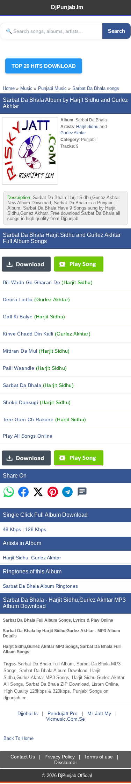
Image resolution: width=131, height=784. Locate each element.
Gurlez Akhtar (73, 132)
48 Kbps (12, 529)
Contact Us (22, 757)
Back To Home (18, 738)
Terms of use (98, 757)
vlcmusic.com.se (65, 719)
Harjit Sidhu (87, 126)
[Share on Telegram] (67, 492)
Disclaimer (65, 762)
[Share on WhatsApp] (8, 492)
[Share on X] (38, 492)
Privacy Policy (59, 757)
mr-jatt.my (99, 713)
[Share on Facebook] (23, 492)
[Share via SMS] (82, 492)
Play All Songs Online (28, 436)
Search (116, 31)
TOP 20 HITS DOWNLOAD (44, 66)
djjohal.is (27, 713)
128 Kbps (35, 529)
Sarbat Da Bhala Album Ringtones (40, 586)
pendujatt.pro (63, 713)
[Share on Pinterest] (53, 492)
